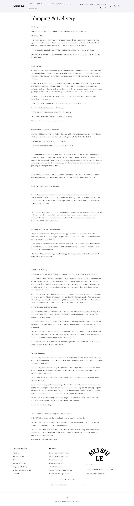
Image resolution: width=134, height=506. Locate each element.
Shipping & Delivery (20, 467)
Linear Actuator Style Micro (59, 453)
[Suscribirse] (82, 485)
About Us (16, 453)
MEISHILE (63, 501)
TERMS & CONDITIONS (22, 470)
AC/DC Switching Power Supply (60, 470)
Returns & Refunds (19, 463)
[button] (32, 4)
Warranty (16, 474)
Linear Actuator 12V (56, 460)
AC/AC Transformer (56, 467)
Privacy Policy (18, 460)
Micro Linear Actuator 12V (58, 456)
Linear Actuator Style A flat (59, 474)
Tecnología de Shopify (72, 501)
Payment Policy (18, 456)
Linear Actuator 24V (56, 463)
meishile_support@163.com (102, 469)
